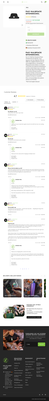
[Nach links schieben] (41, 276)
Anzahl (28, 27)
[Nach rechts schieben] (44, 276)
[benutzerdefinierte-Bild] (5, 362)
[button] (4, 2)
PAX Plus (37, 58)
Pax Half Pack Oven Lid (12, 114)
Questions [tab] (14, 101)
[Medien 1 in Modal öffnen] (14, 16)
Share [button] (10, 117)
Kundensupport (30, 312)
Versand (31, 23)
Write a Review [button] (41, 99)
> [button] (28, 268)
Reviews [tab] (6, 101)
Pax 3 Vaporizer (36, 60)
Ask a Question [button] (30, 99)
